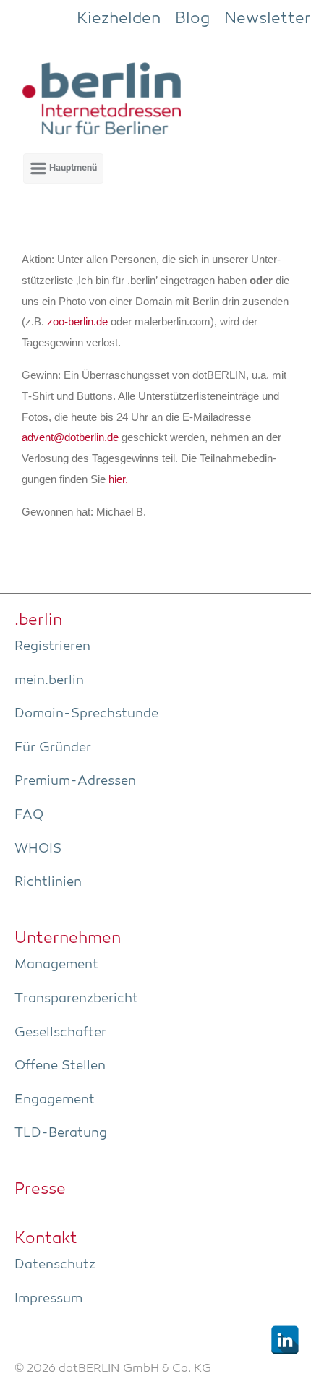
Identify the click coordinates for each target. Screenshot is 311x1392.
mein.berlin (49, 680)
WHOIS (37, 848)
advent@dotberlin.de (70, 437)
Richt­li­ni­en (48, 882)
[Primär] (63, 168)
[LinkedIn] (284, 1339)
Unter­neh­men (67, 939)
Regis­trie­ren (52, 646)
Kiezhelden (119, 19)
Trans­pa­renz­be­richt (76, 998)
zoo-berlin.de (77, 322)
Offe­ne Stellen (60, 1065)
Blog (192, 19)
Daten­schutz (54, 1264)
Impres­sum (48, 1298)
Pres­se (40, 1189)
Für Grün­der (52, 747)
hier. (118, 479)
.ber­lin (38, 620)
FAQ (28, 814)
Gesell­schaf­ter (60, 1032)
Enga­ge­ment (54, 1099)
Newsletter (267, 19)
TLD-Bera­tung (60, 1133)
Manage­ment (56, 964)
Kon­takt (45, 1239)
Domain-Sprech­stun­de (86, 713)
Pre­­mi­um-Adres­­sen (75, 780)
